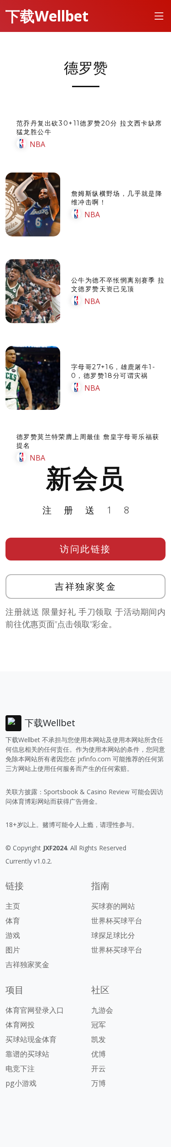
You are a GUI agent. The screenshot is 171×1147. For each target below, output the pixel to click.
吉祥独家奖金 (85, 586)
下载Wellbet (46, 16)
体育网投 (20, 1025)
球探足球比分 (113, 935)
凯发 (98, 1039)
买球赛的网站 (113, 906)
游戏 (12, 935)
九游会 (102, 1010)
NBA (37, 144)
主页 (12, 906)
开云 (98, 1068)
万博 (98, 1083)
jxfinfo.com (94, 758)
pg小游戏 (20, 1083)
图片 (12, 950)
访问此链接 (85, 549)
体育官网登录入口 (34, 1010)
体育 (12, 921)
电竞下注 (20, 1068)
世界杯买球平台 (116, 921)
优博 (98, 1054)
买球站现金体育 (31, 1039)
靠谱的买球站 (27, 1054)
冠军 (98, 1025)
